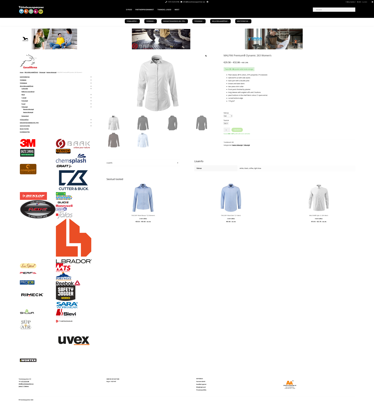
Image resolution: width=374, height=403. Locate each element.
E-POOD (129, 10)
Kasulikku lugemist (201, 384)
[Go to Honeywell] (74, 206)
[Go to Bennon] (74, 151)
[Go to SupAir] (38, 324)
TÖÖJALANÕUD (132, 21)
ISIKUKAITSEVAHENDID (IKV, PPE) (174, 21)
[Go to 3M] (38, 143)
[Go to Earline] (74, 193)
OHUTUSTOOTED (25, 126)
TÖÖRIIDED (150, 21)
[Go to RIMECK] (38, 294)
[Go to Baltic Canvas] (38, 153)
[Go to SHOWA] (38, 311)
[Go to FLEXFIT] (38, 209)
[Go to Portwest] (74, 276)
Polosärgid (25, 101)
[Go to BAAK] (74, 144)
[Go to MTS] (74, 267)
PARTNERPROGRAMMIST (144, 10)
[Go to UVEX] (74, 341)
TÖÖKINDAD (198, 21)
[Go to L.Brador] (74, 241)
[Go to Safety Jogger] (74, 293)
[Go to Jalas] (74, 215)
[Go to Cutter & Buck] (74, 180)
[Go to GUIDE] (74, 202)
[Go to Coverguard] (38, 169)
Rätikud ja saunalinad (28, 91)
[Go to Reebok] (74, 282)
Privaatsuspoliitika (201, 390)
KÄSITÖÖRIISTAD (242, 21)
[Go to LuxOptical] (38, 265)
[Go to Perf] (38, 273)
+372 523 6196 (173, 2)
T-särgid (24, 98)
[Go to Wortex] (38, 360)
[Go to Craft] (74, 166)
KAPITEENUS (199, 378)
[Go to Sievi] (74, 314)
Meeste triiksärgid (28, 109)
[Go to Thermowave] (74, 321)
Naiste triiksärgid (237, 145)
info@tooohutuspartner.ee (194, 2)
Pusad (23, 104)
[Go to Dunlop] (38, 196)
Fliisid (23, 95)
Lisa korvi (237, 130)
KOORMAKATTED (25, 132)
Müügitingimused (201, 387)
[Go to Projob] (38, 282)
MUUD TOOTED (24, 129)
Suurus (226, 120)
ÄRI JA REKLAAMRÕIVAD (220, 21)
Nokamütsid (25, 116)
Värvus (226, 113)
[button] (206, 55)
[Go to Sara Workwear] (74, 305)
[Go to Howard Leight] (74, 210)
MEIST (177, 10)
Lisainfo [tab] (109, 163)
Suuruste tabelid (200, 381)
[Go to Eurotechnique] (74, 197)
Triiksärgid (246, 145)
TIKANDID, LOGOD (164, 10)
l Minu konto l (351, 2)
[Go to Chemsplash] (74, 159)
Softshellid (25, 88)
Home (21, 72)
